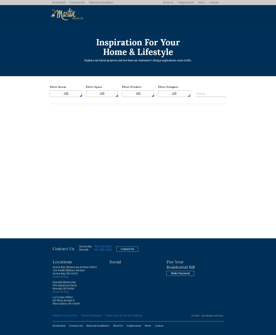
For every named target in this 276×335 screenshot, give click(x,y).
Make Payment (180, 273)
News (201, 2)
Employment (186, 2)
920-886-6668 (103, 249)
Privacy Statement (91, 315)
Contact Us (127, 249)
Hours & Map (61, 276)
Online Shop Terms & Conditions (124, 315)
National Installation (101, 2)
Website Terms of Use (65, 315)
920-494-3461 (102, 246)
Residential (58, 2)
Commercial (77, 2)
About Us (168, 2)
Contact (214, 2)
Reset (199, 99)
